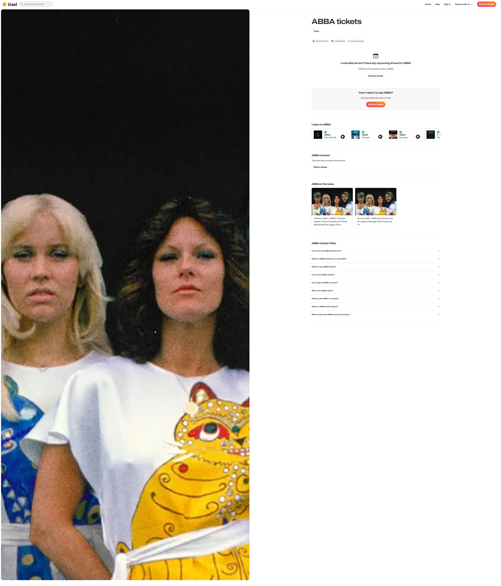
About (428, 4)
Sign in (447, 4)
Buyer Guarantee (357, 41)
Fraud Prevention (322, 41)
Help (437, 4)
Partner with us (462, 4)
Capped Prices (339, 41)
